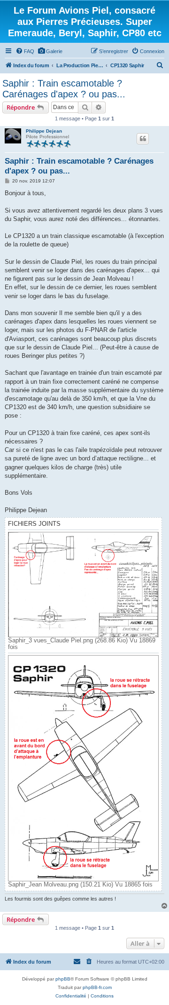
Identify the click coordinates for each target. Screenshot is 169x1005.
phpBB (62, 978)
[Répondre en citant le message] (143, 138)
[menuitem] (24, 51)
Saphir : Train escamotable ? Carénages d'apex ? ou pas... (63, 88)
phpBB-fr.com (97, 987)
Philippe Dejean (44, 131)
